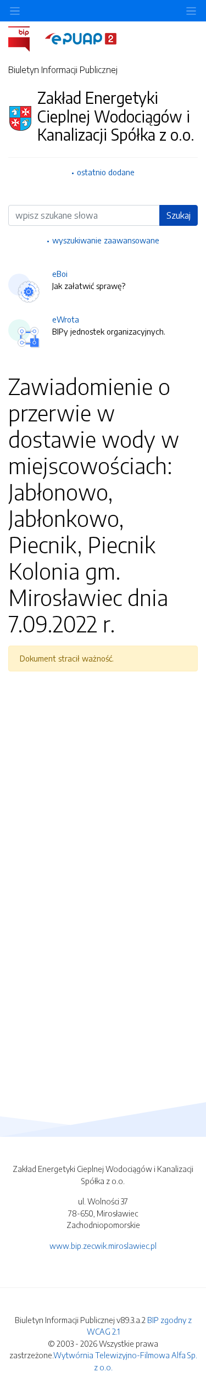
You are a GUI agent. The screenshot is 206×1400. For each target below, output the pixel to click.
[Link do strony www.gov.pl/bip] (25, 38)
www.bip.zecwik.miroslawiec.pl (103, 1246)
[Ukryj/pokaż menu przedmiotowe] (15, 10)
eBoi (60, 274)
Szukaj (178, 215)
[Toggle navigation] (191, 10)
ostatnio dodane (106, 172)
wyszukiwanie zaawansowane (105, 240)
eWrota (65, 319)
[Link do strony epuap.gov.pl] (80, 38)
